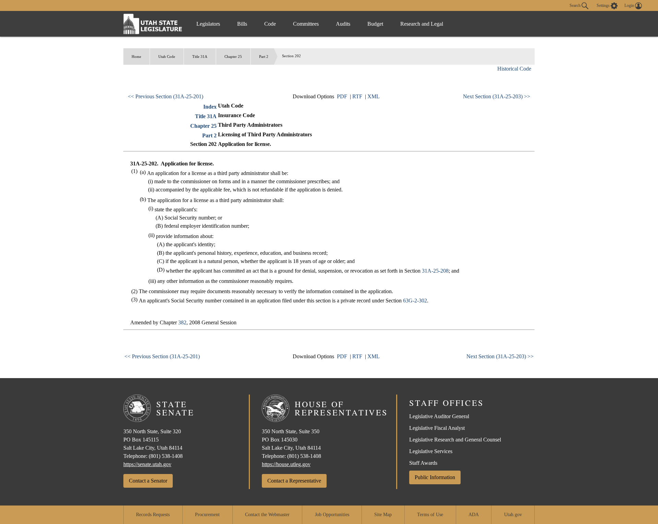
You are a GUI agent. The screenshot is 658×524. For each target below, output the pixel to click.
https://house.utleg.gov (286, 464)
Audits (343, 24)
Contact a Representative (294, 481)
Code (270, 24)
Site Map (383, 514)
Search (576, 5)
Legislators (208, 24)
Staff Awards (423, 463)
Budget (375, 24)
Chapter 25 (233, 56)
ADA (473, 514)
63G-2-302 (415, 300)
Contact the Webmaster (267, 514)
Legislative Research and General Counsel (455, 439)
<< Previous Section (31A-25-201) (165, 96)
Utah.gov (513, 514)
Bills (242, 24)
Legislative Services (430, 451)
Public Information (435, 477)
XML (373, 96)
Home (136, 56)
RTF (357, 96)
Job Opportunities (332, 514)
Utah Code (166, 56)
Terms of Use (430, 514)
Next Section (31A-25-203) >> (496, 96)
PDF (342, 96)
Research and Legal (421, 24)
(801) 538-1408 (166, 456)
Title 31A (199, 56)
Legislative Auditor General (439, 416)
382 (182, 322)
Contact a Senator (148, 481)
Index (210, 107)
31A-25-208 (435, 271)
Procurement (207, 514)
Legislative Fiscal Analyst (437, 428)
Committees (306, 24)
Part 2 (263, 56)
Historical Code (514, 69)
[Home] (152, 24)
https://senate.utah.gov (147, 464)
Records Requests (153, 514)
